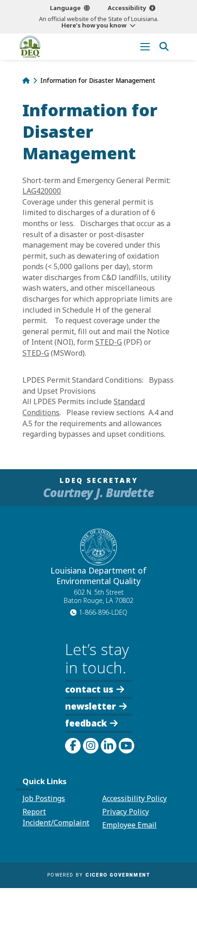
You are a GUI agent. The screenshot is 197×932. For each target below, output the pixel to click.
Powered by (98, 875)
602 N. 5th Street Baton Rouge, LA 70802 (98, 596)
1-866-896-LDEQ (103, 612)
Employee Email (129, 825)
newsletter (90, 705)
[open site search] (164, 46)
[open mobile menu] (145, 46)
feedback (86, 723)
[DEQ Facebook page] (73, 745)
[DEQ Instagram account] (90, 745)
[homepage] (30, 46)
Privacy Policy (125, 812)
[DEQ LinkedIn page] (108, 745)
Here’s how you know (93, 25)
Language (65, 8)
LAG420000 (41, 191)
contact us (89, 688)
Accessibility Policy (134, 798)
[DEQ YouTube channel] (126, 745)
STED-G (108, 342)
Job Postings (43, 798)
